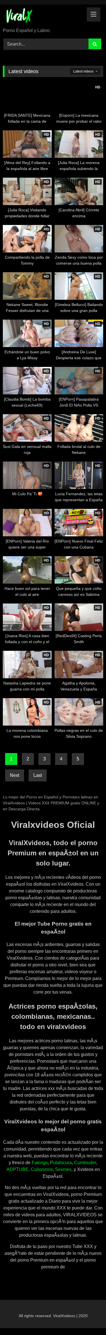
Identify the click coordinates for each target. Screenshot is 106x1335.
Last (37, 775)
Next (14, 775)
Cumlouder (85, 1162)
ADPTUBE (18, 1169)
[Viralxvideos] (43, 16)
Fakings (40, 1162)
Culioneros (42, 1169)
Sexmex (63, 1169)
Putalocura (61, 1162)
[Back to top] (88, 1318)
